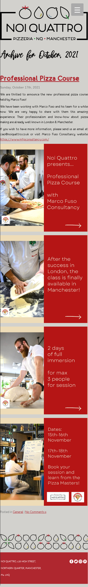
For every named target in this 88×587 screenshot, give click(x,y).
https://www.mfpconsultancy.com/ (24, 139)
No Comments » (35, 512)
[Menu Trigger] (77, 9)
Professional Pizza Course (39, 78)
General (18, 512)
